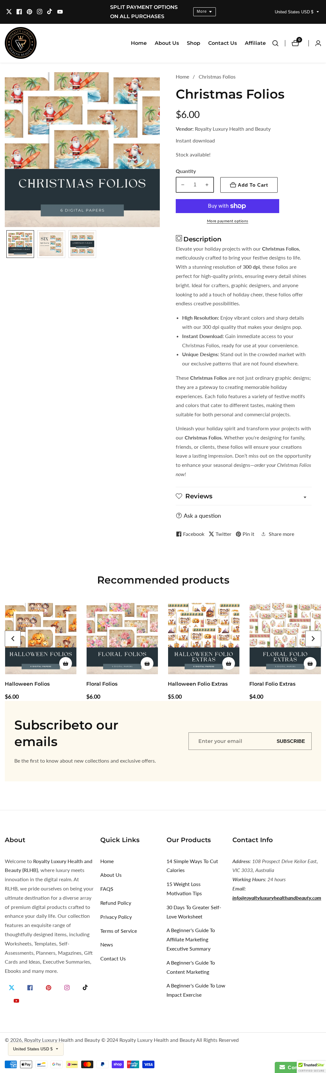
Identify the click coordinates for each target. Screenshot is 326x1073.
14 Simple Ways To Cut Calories (192, 865)
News (106, 944)
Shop (193, 43)
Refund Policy (115, 903)
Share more (281, 534)
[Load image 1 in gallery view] (20, 244)
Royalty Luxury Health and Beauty (62, 1039)
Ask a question (202, 515)
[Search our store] (278, 43)
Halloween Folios (27, 684)
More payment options (227, 220)
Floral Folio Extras (272, 684)
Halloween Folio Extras (198, 684)
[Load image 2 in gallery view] (51, 244)
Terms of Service (118, 931)
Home (139, 43)
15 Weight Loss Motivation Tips (184, 888)
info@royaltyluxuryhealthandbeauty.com (276, 898)
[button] (13, 639)
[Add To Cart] (65, 663)
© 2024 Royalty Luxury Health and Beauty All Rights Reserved (170, 1039)
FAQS (106, 889)
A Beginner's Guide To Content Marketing (191, 967)
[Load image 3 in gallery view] (82, 244)
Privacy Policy (116, 917)
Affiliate (255, 43)
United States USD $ (295, 12)
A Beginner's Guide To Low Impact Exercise (196, 990)
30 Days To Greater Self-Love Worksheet (194, 911)
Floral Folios (101, 684)
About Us (167, 43)
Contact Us (222, 43)
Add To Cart (253, 185)
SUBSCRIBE (291, 741)
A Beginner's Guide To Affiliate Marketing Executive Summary (191, 939)
